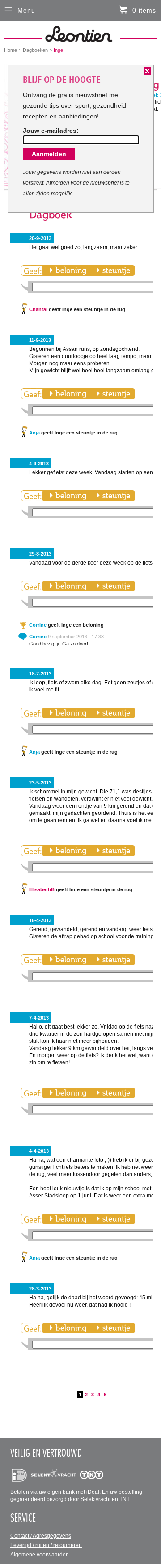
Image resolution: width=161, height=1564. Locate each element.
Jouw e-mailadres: (51, 130)
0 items (144, 10)
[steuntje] (113, 270)
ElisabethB (42, 889)
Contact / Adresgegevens (40, 1536)
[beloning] (67, 270)
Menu (26, 10)
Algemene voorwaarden (39, 1554)
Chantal (38, 309)
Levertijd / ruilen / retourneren (46, 1545)
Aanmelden (49, 153)
